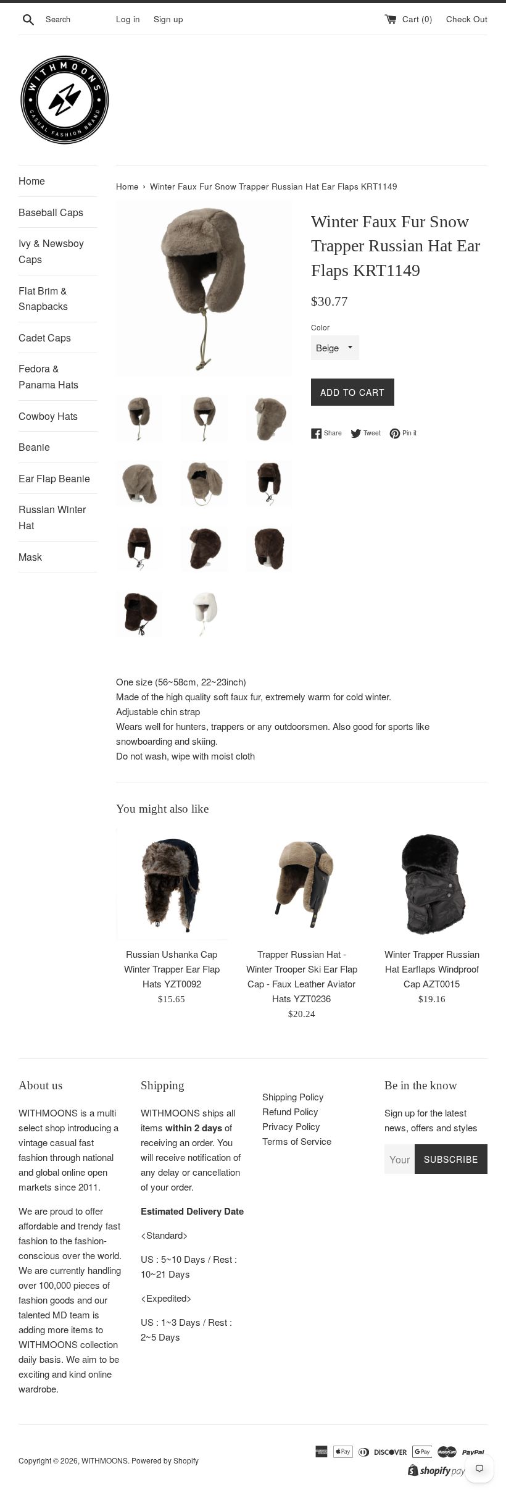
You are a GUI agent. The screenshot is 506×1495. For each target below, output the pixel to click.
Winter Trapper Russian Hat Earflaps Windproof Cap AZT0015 (431, 968)
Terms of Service (296, 1140)
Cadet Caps (45, 337)
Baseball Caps (51, 212)
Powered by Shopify (165, 1460)
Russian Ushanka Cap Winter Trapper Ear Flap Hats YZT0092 (172, 968)
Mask (30, 557)
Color (320, 327)
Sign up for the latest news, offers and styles (431, 1120)
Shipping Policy (293, 1096)
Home (32, 181)
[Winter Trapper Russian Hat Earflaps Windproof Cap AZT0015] (431, 884)
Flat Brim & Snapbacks (43, 298)
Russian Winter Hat (52, 517)
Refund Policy (290, 1111)
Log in (128, 19)
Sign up (168, 19)
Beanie (34, 447)
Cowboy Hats (48, 416)
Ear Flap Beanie (54, 478)
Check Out (466, 19)
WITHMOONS (104, 1460)
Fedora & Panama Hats (48, 376)
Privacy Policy (291, 1126)
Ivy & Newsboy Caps (51, 251)
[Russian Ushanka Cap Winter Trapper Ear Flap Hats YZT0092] (172, 884)
